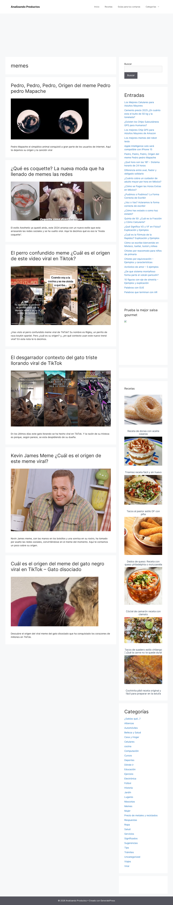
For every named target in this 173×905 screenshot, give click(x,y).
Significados (131, 838)
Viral (126, 866)
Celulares (129, 741)
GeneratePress (108, 900)
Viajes (127, 861)
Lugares (128, 797)
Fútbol (127, 783)
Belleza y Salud (132, 732)
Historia (128, 787)
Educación (130, 769)
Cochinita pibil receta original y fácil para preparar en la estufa (143, 692)
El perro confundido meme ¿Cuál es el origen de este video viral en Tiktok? (60, 255)
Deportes (129, 760)
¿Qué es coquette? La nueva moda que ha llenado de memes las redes (57, 171)
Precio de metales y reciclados (141, 815)
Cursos (128, 755)
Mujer (127, 810)
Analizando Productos (25, 6)
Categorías (151, 6)
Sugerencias (131, 843)
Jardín (127, 792)
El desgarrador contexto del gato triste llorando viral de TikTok (54, 360)
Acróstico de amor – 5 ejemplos (141, 267)
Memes (128, 806)
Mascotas (129, 801)
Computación (131, 751)
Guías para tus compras (129, 6)
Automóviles (131, 728)
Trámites (129, 852)
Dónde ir (129, 764)
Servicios (129, 834)
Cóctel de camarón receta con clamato (143, 613)
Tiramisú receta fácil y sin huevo (143, 472)
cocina (127, 746)
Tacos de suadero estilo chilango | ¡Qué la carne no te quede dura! (143, 651)
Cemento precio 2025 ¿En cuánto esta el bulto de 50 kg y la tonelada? (142, 114)
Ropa (127, 824)
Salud (127, 829)
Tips (126, 847)
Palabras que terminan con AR (140, 292)
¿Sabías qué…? (132, 718)
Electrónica (130, 778)
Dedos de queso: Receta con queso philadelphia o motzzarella (143, 563)
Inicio (96, 6)
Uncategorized (132, 857)
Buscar (128, 64)
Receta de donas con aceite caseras (143, 432)
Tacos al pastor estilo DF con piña (143, 513)
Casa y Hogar (131, 737)
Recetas (108, 6)
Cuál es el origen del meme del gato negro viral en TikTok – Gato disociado (57, 566)
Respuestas (130, 820)
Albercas (129, 723)
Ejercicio (128, 774)
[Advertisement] (86, 34)
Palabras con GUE (134, 287)
